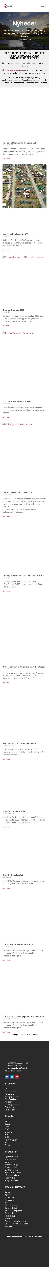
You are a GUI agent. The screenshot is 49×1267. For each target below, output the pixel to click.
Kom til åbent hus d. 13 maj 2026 (17, 493)
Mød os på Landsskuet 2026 (15, 234)
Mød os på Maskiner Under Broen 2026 (20, 143)
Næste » (35, 1035)
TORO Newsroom (12, 70)
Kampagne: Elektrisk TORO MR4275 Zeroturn (23, 575)
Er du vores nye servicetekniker (17, 401)
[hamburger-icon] (42, 6)
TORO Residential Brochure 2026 (18, 944)
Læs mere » (6, 158)
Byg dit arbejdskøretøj (13, 875)
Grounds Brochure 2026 (13, 310)
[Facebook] (7, 1077)
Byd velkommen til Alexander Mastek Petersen (24, 667)
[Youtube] (17, 1077)
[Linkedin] (12, 1077)
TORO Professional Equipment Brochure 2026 (23, 1016)
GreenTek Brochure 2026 (14, 811)
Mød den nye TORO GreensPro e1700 (19, 743)
